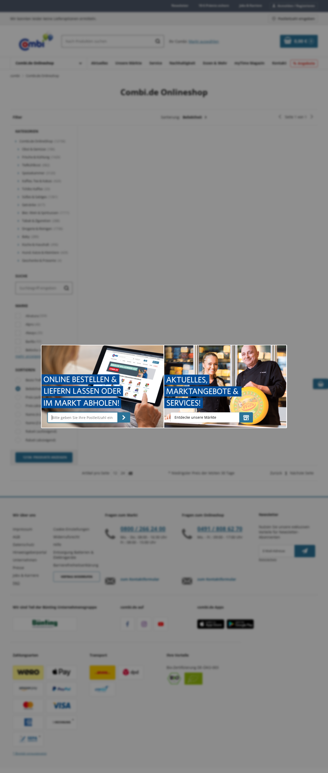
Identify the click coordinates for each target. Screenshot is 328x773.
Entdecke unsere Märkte (195, 417)
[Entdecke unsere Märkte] (246, 417)
